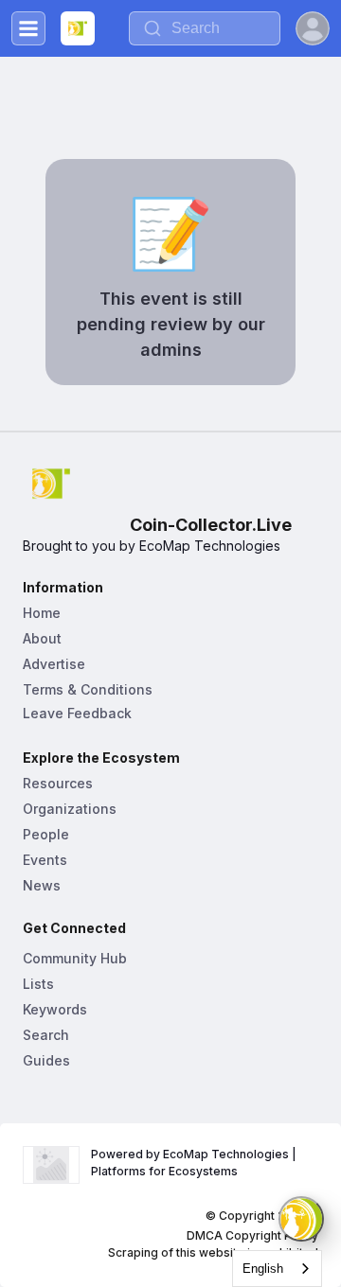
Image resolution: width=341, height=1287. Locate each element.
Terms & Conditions (88, 689)
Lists (38, 984)
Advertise (54, 664)
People (46, 834)
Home (42, 613)
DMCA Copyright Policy (252, 1235)
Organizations (70, 809)
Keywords (55, 1009)
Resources (58, 783)
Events (45, 860)
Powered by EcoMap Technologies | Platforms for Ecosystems (195, 1162)
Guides (46, 1060)
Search (46, 1035)
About (42, 638)
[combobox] (277, 1268)
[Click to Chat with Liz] (301, 1219)
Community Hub (75, 958)
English (262, 1268)
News (42, 885)
